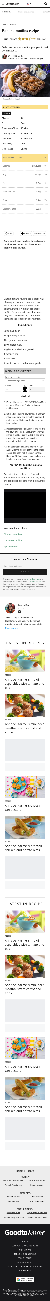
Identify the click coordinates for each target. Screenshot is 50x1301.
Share (10, 233)
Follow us (27, 233)
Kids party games (36, 1185)
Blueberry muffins (13, 534)
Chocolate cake (37, 1197)
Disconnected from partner (37, 1217)
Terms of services (33, 579)
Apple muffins (11, 546)
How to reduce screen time (13, 1180)
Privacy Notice (35, 582)
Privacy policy (25, 1258)
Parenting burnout (13, 1213)
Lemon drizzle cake (13, 1197)
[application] (25, 504)
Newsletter (41, 233)
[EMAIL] (20, 611)
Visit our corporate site (35, 1291)
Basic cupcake (13, 1201)
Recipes (13, 25)
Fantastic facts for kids (13, 1185)
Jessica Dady (17, 55)
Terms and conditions (25, 1254)
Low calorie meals (37, 1201)
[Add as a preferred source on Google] (25, 1279)
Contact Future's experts (25, 1246)
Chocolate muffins (13, 540)
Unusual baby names (37, 1180)
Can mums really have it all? (13, 1217)
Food (4, 25)
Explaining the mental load (37, 1213)
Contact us (25, 1250)
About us (25, 1242)
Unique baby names (26, 12)
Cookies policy (25, 1262)
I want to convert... (12, 377)
